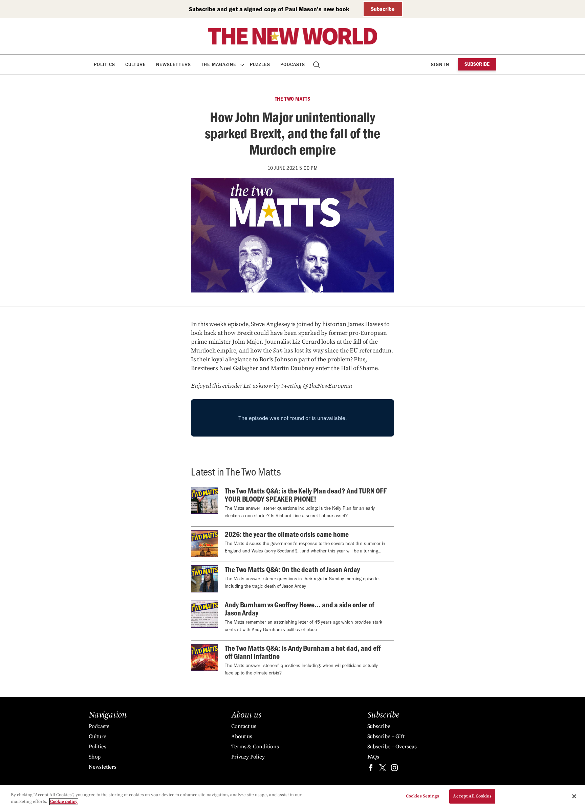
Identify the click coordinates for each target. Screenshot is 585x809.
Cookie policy (64, 801)
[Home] (292, 36)
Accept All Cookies (472, 796)
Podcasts (292, 64)
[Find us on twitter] (382, 769)
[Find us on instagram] (394, 769)
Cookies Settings (422, 796)
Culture (135, 64)
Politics (104, 64)
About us (241, 736)
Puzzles (260, 64)
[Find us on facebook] (370, 769)
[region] (292, 797)
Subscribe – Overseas (392, 746)
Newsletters (173, 64)
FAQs (373, 756)
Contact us (243, 726)
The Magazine (218, 64)
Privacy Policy (247, 756)
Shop (95, 756)
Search (317, 64)
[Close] (574, 796)
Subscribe (383, 9)
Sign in (440, 64)
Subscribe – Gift (386, 736)
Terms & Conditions (255, 746)
